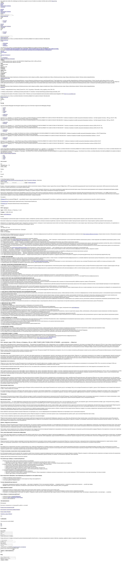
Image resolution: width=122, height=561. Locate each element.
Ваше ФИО (3, 530)
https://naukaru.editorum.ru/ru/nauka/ (90, 234)
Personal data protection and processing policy (14, 180)
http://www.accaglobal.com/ (69, 93)
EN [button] (1, 18)
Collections (3, 6)
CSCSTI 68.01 (4, 52)
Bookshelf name (4, 165)
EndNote (6, 153)
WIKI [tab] (4, 112)
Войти (6, 559)
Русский (5, 20)
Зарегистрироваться (9, 550)
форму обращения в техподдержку (15, 497)
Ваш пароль (3, 542)
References (5, 45)
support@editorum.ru (16, 496)
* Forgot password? (32, 182)
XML (4, 156)
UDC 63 (2, 51)
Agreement (3, 180)
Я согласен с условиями (7, 546)
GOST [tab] (4, 107)
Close (2, 166)
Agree (2, 2)
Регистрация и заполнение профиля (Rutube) (10, 509)
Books (2, 4)
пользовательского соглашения (19, 546)
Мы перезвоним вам (5, 500)
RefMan (9, 153)
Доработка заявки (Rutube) (6, 513)
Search (2, 13)
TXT (4, 158)
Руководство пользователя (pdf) (7, 507)
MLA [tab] (4, 108)
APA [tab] (4, 110)
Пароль (2, 558)
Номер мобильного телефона (7, 536)
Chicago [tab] (4, 111)
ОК (13, 549)
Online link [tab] (5, 114)
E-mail (2, 541)
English (4, 21)
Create (5, 181)
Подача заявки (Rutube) (6, 511)
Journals (2, 3)
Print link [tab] (5, 115)
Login (26, 182)
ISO (4, 155)
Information (5, 43)
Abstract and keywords (5, 78)
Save (5, 166)
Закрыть (2, 550)
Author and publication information (8, 58)
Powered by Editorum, (32, 180)
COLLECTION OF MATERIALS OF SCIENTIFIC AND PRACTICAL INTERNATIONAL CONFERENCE (29, 50)
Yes (1, 524)
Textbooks (9, 5)
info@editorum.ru (7, 214)
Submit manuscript (4, 16)
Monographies (4, 5)
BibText (2, 153)
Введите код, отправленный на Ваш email (10, 548)
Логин (2, 557)
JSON (4, 157)
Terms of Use (54, 1)
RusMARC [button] (13, 153)
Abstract (4, 44)
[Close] (1, 100)
